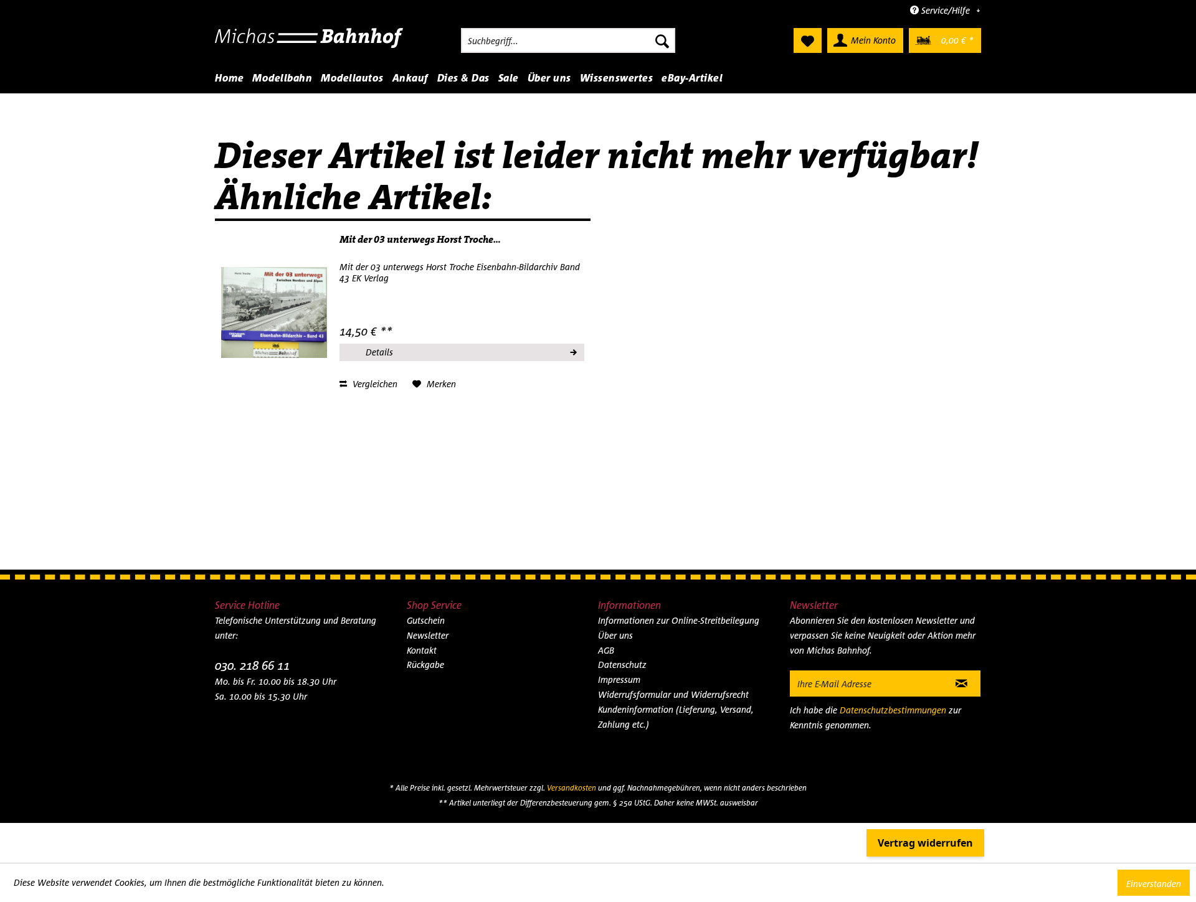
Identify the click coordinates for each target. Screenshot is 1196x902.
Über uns (615, 635)
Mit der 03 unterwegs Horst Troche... (420, 239)
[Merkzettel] (808, 40)
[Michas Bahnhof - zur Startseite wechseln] (309, 43)
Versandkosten (571, 787)
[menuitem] (568, 40)
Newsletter (427, 635)
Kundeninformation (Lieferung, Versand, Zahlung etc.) (676, 717)
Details (379, 352)
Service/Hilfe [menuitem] (945, 10)
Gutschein (426, 620)
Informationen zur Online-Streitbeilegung (678, 620)
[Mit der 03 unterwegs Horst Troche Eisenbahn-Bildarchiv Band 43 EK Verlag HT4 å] (274, 312)
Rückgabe (425, 664)
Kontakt (422, 650)
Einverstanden (1153, 883)
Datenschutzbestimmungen (893, 710)
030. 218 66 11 (252, 665)
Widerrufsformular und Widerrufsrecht (673, 694)
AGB (606, 650)
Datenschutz (622, 664)
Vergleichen (373, 383)
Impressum (619, 679)
